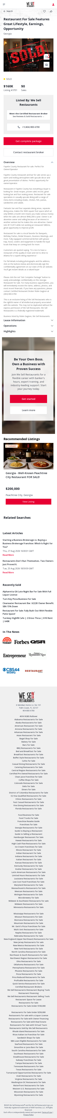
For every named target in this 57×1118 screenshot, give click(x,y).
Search (9, 11)
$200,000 (13, 489)
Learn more (28, 410)
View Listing (28, 501)
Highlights (10, 331)
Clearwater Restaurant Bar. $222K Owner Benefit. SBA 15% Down (28, 605)
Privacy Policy (28, 1115)
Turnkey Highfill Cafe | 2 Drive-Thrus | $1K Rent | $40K (28, 620)
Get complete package (28, 141)
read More (8, 554)
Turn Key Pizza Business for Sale (19, 599)
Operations (10, 325)
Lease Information (14, 320)
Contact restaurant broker (28, 152)
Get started (28, 398)
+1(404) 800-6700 (31, 127)
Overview (9, 162)
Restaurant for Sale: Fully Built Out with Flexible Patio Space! (27, 612)
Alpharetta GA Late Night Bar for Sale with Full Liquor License (27, 593)
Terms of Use (47, 1112)
